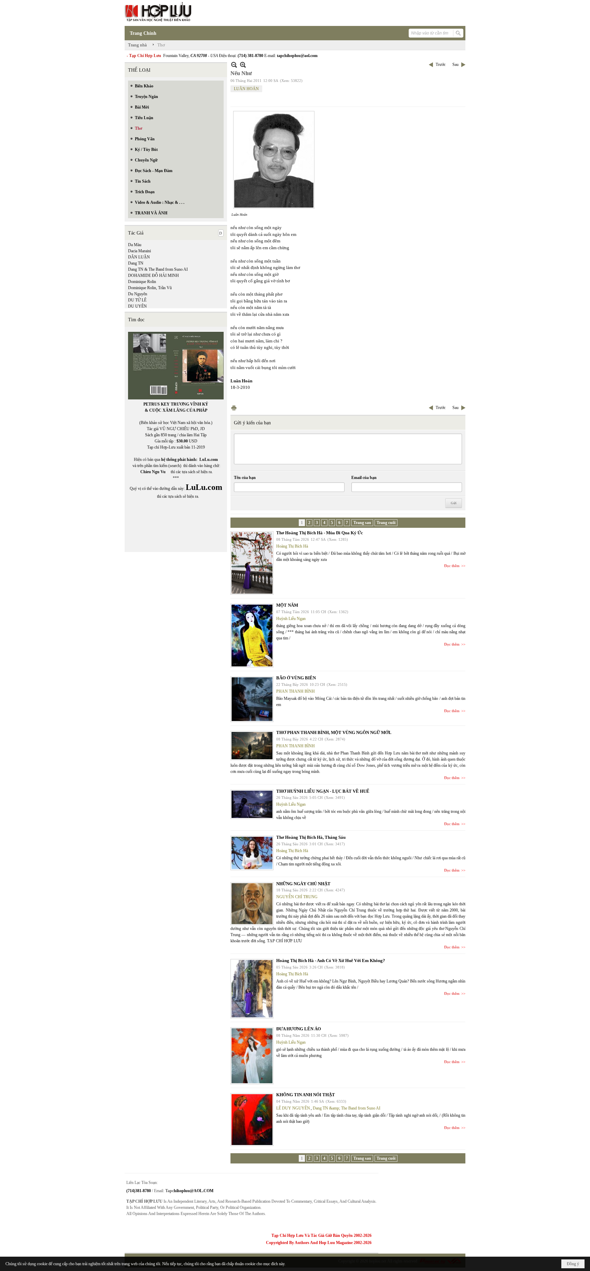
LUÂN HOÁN (246, 88)
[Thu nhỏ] (234, 64)
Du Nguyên (137, 294)
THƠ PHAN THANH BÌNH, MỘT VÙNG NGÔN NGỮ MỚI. (333, 732)
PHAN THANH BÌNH (295, 691)
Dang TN (135, 263)
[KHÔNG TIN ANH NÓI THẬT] (251, 1119)
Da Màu (134, 244)
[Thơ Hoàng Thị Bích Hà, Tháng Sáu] (251, 853)
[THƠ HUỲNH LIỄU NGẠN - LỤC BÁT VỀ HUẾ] (251, 804)
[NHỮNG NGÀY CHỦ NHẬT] (251, 903)
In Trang (233, 407)
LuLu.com (208, 459)
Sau (455, 64)
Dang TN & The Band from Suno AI (158, 269)
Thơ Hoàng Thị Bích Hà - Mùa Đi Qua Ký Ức (319, 532)
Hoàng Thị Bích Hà (292, 546)
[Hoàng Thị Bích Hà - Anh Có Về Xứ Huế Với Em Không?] (251, 988)
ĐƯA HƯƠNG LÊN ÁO (298, 1028)
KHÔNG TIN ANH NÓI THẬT (305, 1094)
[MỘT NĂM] (251, 635)
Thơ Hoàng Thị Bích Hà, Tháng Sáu (311, 837)
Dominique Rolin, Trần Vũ (150, 287)
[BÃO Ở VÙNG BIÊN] (251, 699)
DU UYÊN (137, 306)
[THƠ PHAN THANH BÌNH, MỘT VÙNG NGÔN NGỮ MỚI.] (251, 745)
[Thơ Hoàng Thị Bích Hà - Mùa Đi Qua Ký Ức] (251, 563)
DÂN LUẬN (139, 257)
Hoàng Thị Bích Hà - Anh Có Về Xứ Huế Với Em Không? (330, 960)
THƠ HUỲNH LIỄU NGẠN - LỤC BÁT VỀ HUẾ (322, 791)
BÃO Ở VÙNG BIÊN (296, 677)
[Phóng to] (243, 64)
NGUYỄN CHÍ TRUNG (297, 896)
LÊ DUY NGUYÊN (293, 1108)
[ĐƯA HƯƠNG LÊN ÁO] (251, 1055)
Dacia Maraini (139, 251)
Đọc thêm (452, 566)
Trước (441, 64)
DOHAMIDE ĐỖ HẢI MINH (153, 275)
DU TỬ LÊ (137, 300)
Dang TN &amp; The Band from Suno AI (346, 1108)
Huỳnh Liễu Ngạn (291, 618)
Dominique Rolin (142, 281)
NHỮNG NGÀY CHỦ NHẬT (303, 883)
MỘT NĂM (287, 605)
